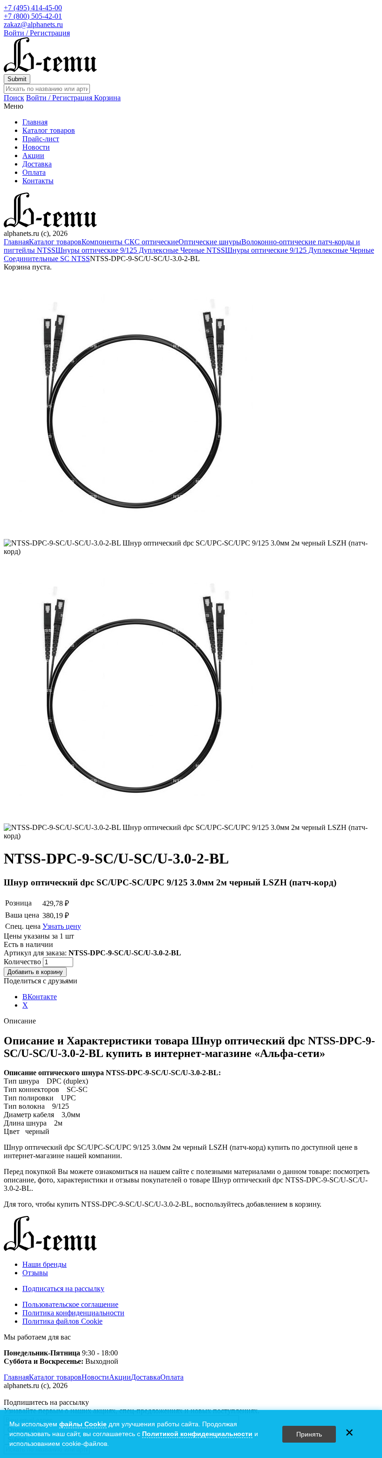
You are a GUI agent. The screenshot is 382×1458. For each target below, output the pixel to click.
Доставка (37, 164)
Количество (23, 962)
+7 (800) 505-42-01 (33, 16)
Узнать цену (61, 926)
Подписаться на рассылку (63, 1288)
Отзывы (35, 1273)
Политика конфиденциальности (73, 1313)
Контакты (38, 181)
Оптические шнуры (209, 242)
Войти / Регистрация (37, 33)
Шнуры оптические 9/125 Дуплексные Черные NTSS (140, 250)
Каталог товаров (48, 130)
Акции (33, 155)
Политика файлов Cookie (62, 1321)
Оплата (34, 172)
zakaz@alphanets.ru (33, 24)
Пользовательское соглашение (70, 1304)
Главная (35, 122)
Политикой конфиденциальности (197, 1433)
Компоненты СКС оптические (130, 242)
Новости (36, 147)
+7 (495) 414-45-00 (33, 8)
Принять (309, 1434)
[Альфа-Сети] (50, 70)
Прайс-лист (40, 139)
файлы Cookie (83, 1424)
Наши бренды (44, 1264)
